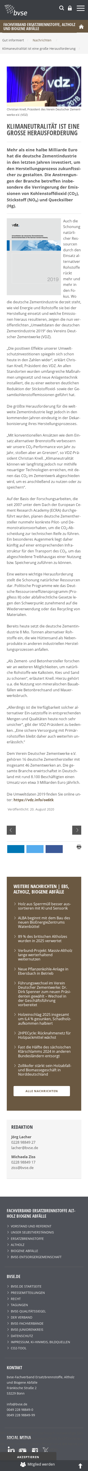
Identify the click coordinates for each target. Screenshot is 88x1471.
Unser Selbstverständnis (32, 1232)
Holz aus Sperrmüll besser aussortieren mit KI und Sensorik (44, 906)
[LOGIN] (69, 8)
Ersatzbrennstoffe (27, 1238)
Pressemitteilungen (28, 1292)
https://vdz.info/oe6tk (34, 799)
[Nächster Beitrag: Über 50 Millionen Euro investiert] (76, 830)
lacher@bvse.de (24, 1147)
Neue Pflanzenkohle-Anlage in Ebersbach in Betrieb (43, 971)
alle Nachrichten (41, 1091)
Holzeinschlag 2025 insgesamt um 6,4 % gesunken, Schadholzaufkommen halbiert (44, 1019)
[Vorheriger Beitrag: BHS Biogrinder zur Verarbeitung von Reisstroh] (11, 830)
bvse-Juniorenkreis (27, 1329)
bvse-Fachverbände (27, 1323)
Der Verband (21, 1317)
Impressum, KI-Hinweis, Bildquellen (40, 1342)
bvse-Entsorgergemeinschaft (36, 1257)
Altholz (17, 1245)
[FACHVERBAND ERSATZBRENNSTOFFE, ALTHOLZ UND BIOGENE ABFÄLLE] (46, 10)
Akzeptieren (28, 1457)
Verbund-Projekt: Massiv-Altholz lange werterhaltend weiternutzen (45, 955)
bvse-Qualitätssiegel (28, 1311)
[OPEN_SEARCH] (61, 7)
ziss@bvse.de (22, 1167)
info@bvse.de (17, 1404)
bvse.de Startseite (26, 1286)
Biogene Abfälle (24, 1251)
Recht (16, 1299)
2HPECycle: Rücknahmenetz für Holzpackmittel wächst (44, 1035)
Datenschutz (22, 1336)
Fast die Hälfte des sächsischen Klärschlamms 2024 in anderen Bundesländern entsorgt (44, 1051)
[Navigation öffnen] (81, 9)
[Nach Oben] (80, 1465)
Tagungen (19, 1305)
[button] (15, 849)
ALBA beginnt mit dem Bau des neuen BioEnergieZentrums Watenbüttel (44, 922)
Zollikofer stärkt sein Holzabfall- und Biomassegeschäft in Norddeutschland (44, 1070)
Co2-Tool (18, 1348)
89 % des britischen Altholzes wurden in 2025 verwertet (42, 938)
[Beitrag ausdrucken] (79, 846)
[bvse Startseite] (81, 26)
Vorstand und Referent (31, 1226)
